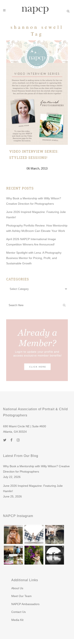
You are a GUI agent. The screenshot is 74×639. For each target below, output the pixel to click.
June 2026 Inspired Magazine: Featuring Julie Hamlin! (33, 488)
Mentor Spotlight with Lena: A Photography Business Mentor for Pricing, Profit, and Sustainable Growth (33, 258)
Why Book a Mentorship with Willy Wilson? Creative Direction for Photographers (36, 469)
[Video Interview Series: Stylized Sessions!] (37, 92)
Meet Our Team (21, 596)
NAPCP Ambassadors (25, 604)
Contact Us (18, 611)
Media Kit (17, 620)
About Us (17, 588)
